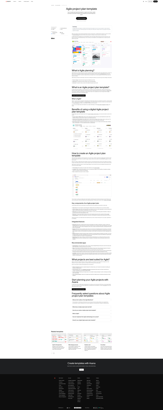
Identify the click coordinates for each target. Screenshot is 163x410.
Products (14, 1)
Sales (78, 388)
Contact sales (150, 1)
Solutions (20, 1)
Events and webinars (90, 390)
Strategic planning (71, 393)
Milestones (74, 233)
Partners (88, 396)
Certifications (89, 385)
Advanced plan (61, 388)
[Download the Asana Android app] (101, 408)
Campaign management (72, 380)
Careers (97, 385)
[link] (52, 5)
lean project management (102, 104)
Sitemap (88, 398)
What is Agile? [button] (76, 313)
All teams (79, 401)
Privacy (88, 407)
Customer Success (90, 393)
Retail (78, 391)
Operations (79, 383)
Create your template (81, 18)
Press (97, 390)
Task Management (71, 396)
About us (97, 380)
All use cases (70, 398)
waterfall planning (103, 73)
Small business (80, 380)
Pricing (32, 1)
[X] (74, 407)
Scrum (73, 105)
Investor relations (98, 391)
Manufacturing (80, 396)
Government (79, 393)
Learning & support (26, 1)
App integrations (61, 391)
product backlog (96, 167)
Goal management (71, 385)
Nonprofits (79, 398)
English (69, 407)
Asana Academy (89, 383)
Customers (97, 383)
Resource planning (71, 391)
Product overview (61, 380)
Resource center (89, 388)
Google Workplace (75, 245)
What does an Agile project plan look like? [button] (82, 307)
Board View (74, 224)
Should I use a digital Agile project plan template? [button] (84, 320)
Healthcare (79, 390)
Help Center (88, 380)
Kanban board (109, 90)
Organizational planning (72, 388)
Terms (86, 407)
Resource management (62, 396)
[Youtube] (80, 407)
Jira (73, 250)
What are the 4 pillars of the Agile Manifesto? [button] (83, 299)
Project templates (89, 391)
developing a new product (87, 269)
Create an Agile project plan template (79, 95)
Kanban (107, 104)
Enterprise (60, 390)
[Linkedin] (76, 407)
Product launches (71, 390)
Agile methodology (76, 34)
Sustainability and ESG (99, 398)
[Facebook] (79, 407)
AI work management (62, 393)
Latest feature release (62, 383)
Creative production (71, 383)
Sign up (81, 369)
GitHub (74, 248)
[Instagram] (77, 407)
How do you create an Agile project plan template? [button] (84, 310)
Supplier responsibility (99, 396)
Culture (97, 388)
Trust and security (98, 393)
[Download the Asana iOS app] (95, 408)
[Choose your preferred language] (143, 1)
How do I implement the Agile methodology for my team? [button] (86, 316)
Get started (155, 1)
